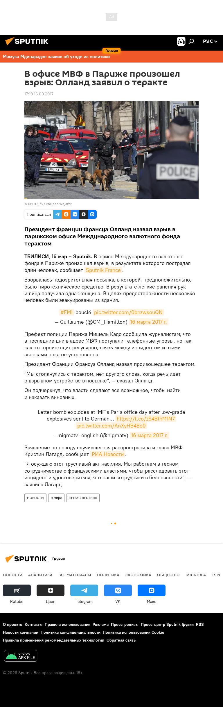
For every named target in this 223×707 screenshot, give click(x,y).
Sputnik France (103, 270)
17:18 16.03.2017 (38, 94)
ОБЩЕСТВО (168, 574)
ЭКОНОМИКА (138, 574)
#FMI (67, 312)
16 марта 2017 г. (148, 321)
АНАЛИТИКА (40, 574)
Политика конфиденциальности (70, 632)
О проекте (12, 624)
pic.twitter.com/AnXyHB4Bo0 (111, 425)
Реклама (101, 624)
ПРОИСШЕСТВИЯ (83, 498)
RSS (200, 624)
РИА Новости (108, 454)
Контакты (33, 624)
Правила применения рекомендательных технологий (53, 640)
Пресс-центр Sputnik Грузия (167, 624)
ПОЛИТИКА (108, 574)
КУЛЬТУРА (196, 574)
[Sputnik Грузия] (28, 46)
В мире (56, 498)
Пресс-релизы (125, 624)
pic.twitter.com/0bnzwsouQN (128, 312)
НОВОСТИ (35, 498)
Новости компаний (20, 632)
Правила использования (67, 624)
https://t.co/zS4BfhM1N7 (146, 418)
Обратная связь (121, 640)
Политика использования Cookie (133, 632)
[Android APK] (20, 656)
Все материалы (74, 574)
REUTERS (35, 204)
